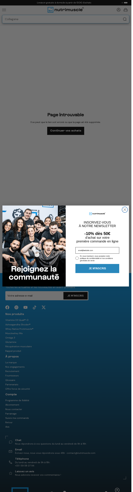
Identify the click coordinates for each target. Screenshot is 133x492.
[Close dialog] (125, 209)
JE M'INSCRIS (97, 268)
